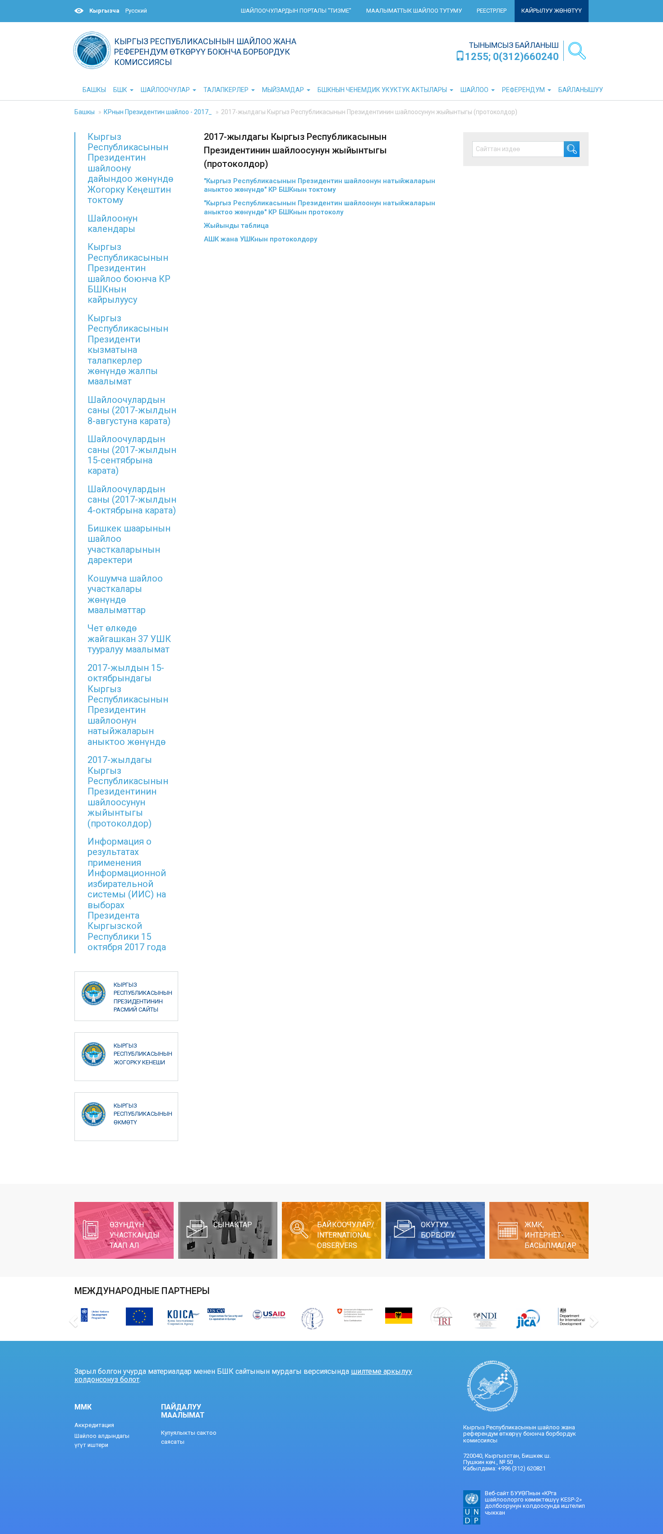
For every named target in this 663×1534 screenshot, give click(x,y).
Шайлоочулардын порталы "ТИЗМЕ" (296, 10)
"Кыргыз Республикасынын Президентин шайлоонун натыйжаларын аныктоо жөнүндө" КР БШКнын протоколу (319, 207)
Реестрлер (491, 10)
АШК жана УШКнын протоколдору (260, 239)
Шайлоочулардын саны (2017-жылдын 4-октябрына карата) (131, 500)
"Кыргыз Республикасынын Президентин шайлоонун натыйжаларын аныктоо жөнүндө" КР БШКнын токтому (319, 185)
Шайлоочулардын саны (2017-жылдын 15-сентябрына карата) (131, 455)
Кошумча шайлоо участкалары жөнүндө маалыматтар (125, 594)
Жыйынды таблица (236, 226)
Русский (136, 10)
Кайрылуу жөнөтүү (551, 10)
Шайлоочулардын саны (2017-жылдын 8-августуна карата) (131, 410)
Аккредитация (94, 1425)
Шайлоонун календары (112, 223)
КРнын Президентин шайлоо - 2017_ (158, 112)
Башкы (84, 112)
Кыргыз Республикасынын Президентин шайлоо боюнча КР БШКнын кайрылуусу (128, 273)
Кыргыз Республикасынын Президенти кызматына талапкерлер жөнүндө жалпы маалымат (127, 350)
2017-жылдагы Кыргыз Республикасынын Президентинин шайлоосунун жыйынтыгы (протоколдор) (127, 791)
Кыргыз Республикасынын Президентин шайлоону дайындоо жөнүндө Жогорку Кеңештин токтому (130, 168)
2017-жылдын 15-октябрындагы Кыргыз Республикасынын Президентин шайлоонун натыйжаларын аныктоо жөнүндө (127, 704)
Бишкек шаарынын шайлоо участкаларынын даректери (128, 544)
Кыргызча (104, 10)
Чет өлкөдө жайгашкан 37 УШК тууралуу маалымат (129, 639)
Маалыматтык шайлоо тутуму (414, 10)
